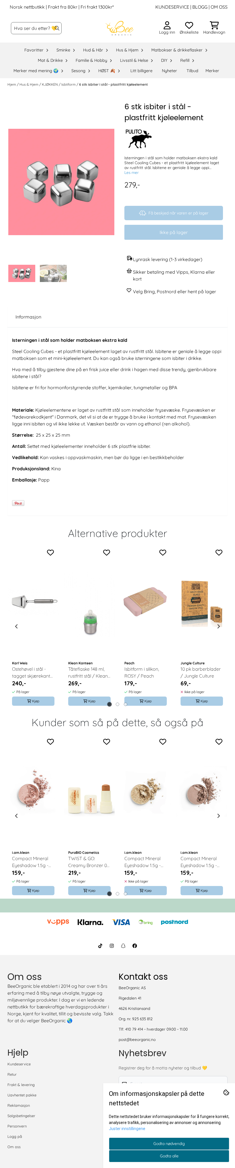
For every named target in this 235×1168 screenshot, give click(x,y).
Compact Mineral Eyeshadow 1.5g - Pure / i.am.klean (199, 862)
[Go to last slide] (16, 626)
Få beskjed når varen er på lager (178, 213)
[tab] (109, 704)
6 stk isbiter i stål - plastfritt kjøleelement (113, 84)
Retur (12, 1074)
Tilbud (192, 70)
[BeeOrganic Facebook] (134, 945)
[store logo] (119, 28)
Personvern (17, 1126)
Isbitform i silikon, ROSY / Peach (141, 672)
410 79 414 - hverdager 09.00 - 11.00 (156, 1029)
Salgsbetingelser (21, 1115)
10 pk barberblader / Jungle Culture (201, 672)
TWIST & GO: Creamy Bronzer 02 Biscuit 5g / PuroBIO (89, 862)
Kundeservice (19, 1064)
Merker (212, 70)
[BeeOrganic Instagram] (111, 945)
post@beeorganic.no (137, 1039)
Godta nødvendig (169, 1143)
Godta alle (169, 1156)
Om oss (14, 1146)
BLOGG (199, 7)
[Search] (57, 28)
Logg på (14, 1136)
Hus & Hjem (29, 84)
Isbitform (69, 84)
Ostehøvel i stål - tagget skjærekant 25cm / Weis (31, 672)
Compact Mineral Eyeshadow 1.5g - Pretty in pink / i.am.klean (30, 862)
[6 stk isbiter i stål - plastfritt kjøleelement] (61, 182)
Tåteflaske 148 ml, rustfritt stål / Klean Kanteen (88, 672)
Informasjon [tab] (28, 317)
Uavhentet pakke (21, 1095)
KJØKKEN (50, 84)
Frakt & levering (21, 1084)
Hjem (12, 84)
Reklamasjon (18, 1105)
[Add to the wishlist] (50, 552)
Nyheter (169, 70)
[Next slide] (218, 626)
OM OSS (219, 7)
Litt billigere (141, 70)
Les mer (131, 172)
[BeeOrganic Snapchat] (123, 945)
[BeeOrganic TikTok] (100, 945)
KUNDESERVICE (172, 7)
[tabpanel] (33, 626)
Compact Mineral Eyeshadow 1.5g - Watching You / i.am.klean (142, 862)
